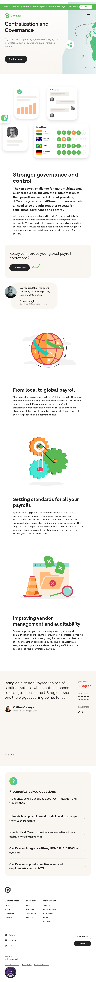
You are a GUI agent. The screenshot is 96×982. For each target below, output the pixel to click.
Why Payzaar (9, 913)
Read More (86, 7)
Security (46, 905)
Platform (8, 905)
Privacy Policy (27, 965)
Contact (46, 921)
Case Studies (48, 913)
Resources (9, 917)
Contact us (20, 267)
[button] (6, 754)
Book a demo (16, 59)
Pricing (45, 917)
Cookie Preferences (41, 965)
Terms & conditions (12, 965)
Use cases (8, 909)
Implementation (49, 909)
